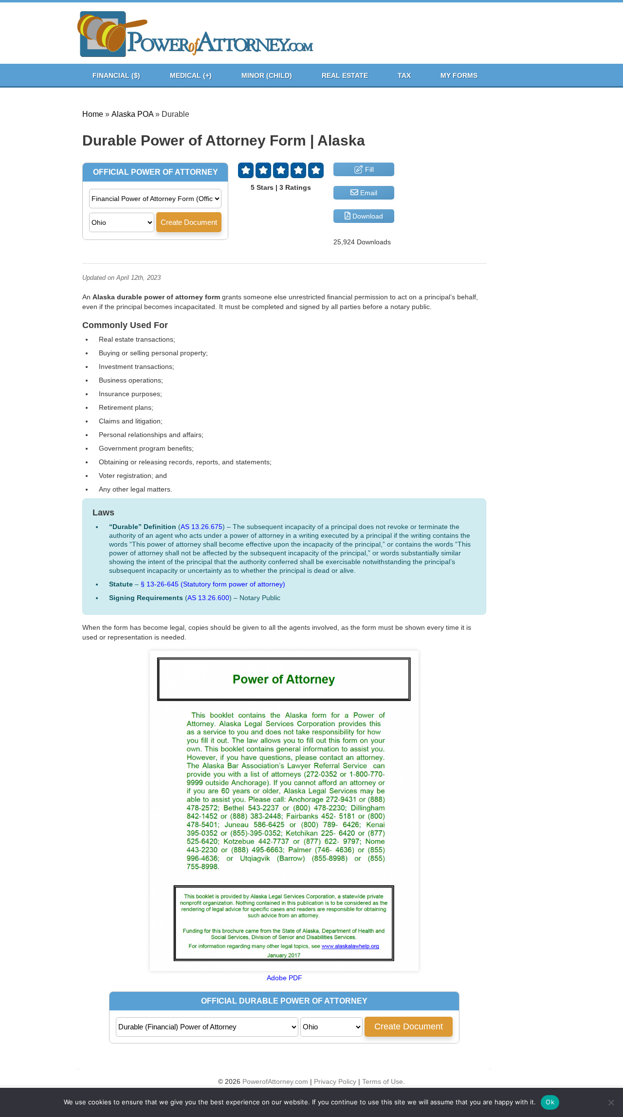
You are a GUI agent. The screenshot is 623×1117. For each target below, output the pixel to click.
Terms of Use (382, 1081)
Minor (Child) (266, 75)
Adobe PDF (284, 978)
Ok (550, 1102)
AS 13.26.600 (208, 598)
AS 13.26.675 (201, 527)
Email (367, 193)
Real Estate (345, 75)
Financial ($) (116, 75)
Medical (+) (191, 75)
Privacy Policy (335, 1081)
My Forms (458, 75)
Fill (368, 169)
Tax (404, 75)
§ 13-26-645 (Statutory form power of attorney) (213, 584)
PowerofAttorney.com (275, 1081)
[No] (611, 1102)
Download (366, 216)
